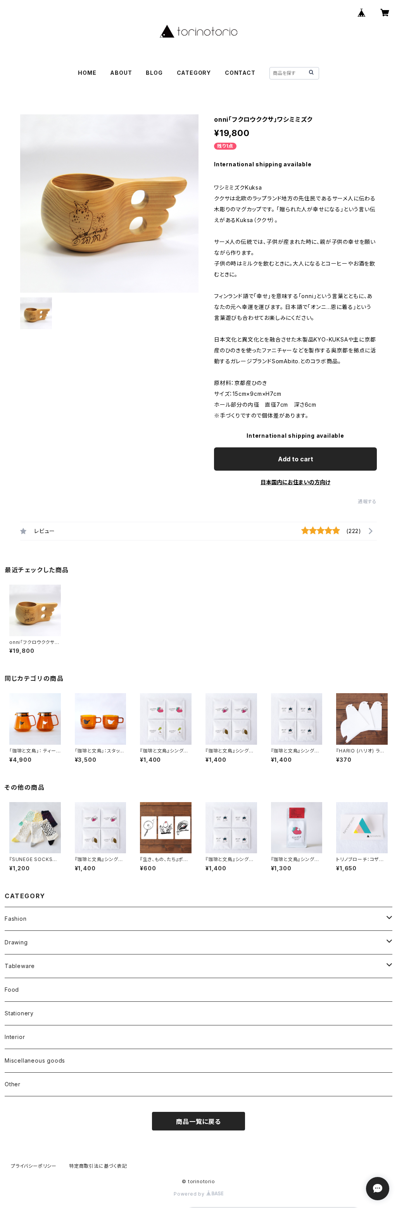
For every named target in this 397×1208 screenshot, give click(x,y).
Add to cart (295, 459)
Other (13, 1084)
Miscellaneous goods (35, 1060)
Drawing (16, 942)
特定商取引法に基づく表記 (98, 1166)
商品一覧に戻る (198, 1121)
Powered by (190, 1194)
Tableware (20, 966)
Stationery (19, 1013)
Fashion (16, 918)
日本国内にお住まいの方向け (295, 482)
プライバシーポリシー (34, 1166)
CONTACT (240, 72)
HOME (87, 72)
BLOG (154, 72)
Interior (15, 1037)
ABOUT (121, 72)
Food (12, 989)
